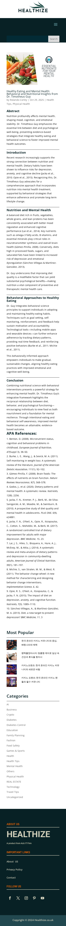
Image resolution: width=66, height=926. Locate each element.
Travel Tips (13, 791)
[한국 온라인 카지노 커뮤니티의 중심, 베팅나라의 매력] (13, 645)
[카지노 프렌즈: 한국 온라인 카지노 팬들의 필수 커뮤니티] (13, 682)
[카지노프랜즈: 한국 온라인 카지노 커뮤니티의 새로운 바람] (13, 669)
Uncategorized (15, 797)
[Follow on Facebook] (10, 898)
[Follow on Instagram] (26, 898)
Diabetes (12, 719)
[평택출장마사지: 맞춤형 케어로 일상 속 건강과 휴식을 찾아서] (13, 657)
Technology (13, 786)
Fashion (11, 740)
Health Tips (13, 761)
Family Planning (16, 735)
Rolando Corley (18, 99)
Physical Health (21, 103)
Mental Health (15, 766)
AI (8, 704)
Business (12, 709)
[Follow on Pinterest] (34, 898)
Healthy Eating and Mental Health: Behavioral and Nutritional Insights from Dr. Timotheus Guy (32, 93)
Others (10, 771)
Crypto (10, 714)
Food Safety (13, 745)
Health (10, 755)
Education (12, 730)
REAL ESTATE (14, 781)
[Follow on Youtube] (42, 898)
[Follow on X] (18, 898)
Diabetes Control (16, 725)
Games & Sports (16, 750)
